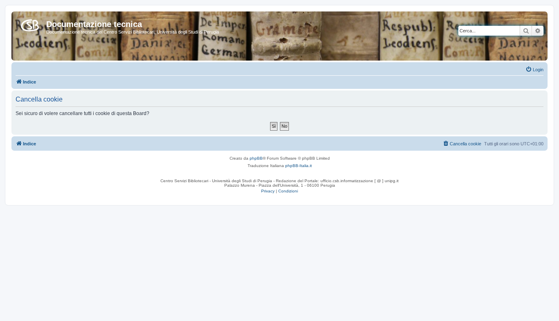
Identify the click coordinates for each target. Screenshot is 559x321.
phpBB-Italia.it (298, 165)
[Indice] (30, 24)
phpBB (256, 158)
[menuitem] (534, 70)
